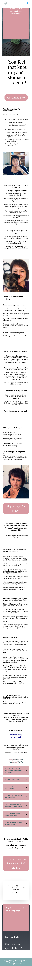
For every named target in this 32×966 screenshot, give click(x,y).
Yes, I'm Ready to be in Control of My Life (16, 863)
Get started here (16, 97)
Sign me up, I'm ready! (16, 508)
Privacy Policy (19, 964)
